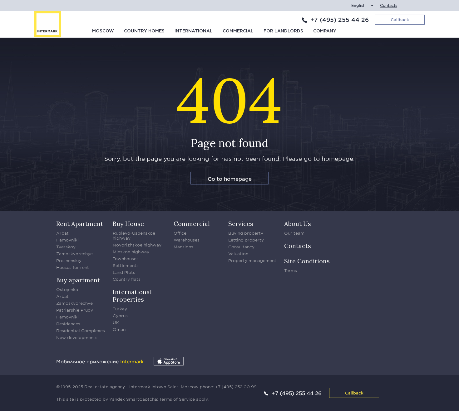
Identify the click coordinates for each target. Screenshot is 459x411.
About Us (297, 223)
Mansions (183, 246)
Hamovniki (67, 239)
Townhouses (126, 258)
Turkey (120, 308)
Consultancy (241, 246)
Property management (252, 260)
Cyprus (120, 315)
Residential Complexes (80, 330)
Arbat (62, 233)
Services (240, 223)
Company (324, 31)
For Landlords (283, 31)
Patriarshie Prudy (74, 310)
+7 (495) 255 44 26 (339, 19)
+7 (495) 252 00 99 (236, 386)
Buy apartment (78, 280)
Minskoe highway (131, 251)
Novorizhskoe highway (137, 244)
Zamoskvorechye (74, 253)
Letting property (246, 239)
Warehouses (187, 239)
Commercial (238, 31)
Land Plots (124, 272)
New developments (76, 337)
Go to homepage (230, 178)
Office (180, 233)
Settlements (126, 265)
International (194, 31)
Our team (294, 233)
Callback (354, 392)
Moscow (103, 31)
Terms (290, 270)
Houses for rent (72, 267)
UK (116, 322)
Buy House (128, 223)
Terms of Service (177, 399)
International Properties (132, 295)
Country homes (144, 31)
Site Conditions (307, 261)
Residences (68, 323)
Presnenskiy (68, 260)
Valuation (238, 253)
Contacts (388, 5)
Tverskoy (66, 246)
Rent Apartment (79, 223)
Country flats (127, 279)
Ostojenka (67, 289)
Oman (119, 329)
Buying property (245, 233)
